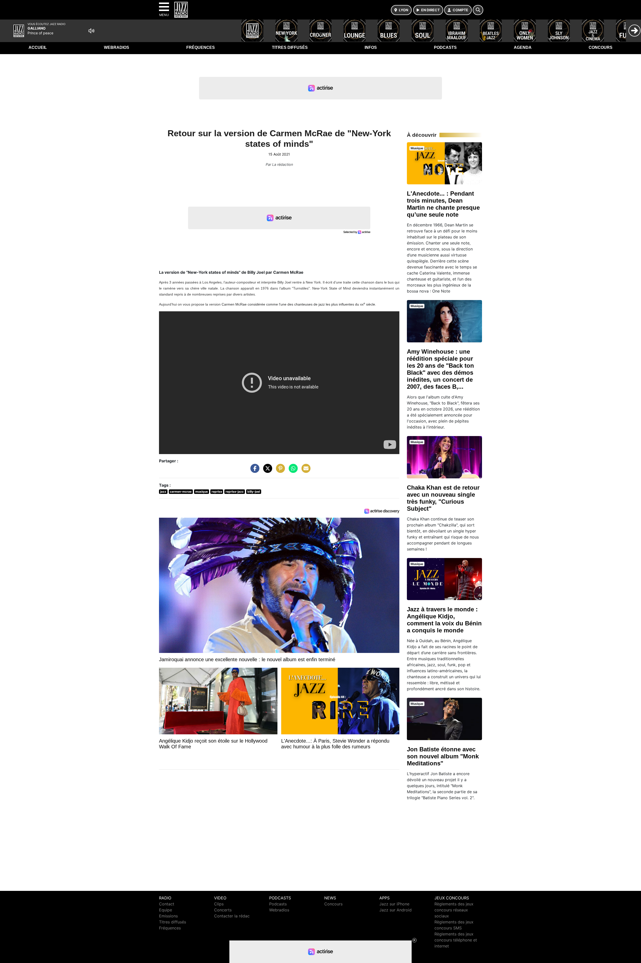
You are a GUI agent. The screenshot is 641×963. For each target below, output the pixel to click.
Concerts (223, 909)
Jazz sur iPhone (394, 903)
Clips (219, 903)
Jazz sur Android (395, 909)
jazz (163, 491)
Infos (371, 47)
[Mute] (91, 31)
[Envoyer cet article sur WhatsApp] (292, 470)
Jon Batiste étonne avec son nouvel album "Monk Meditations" (443, 756)
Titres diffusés (290, 47)
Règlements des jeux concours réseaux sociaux (453, 909)
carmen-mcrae (181, 491)
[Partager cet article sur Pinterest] (279, 470)
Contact (166, 903)
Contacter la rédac (232, 915)
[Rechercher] (478, 10)
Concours (600, 47)
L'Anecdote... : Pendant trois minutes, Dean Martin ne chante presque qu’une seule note (443, 204)
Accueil (38, 47)
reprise (217, 491)
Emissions (168, 915)
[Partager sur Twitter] (266, 470)
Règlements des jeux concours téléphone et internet (455, 939)
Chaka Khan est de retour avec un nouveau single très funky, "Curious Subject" (443, 498)
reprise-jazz (235, 491)
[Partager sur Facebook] (253, 470)
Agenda (523, 47)
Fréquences (200, 47)
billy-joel (253, 491)
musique (201, 491)
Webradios (116, 47)
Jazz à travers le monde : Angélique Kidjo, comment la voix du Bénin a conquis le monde (444, 620)
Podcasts (445, 47)
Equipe (165, 909)
